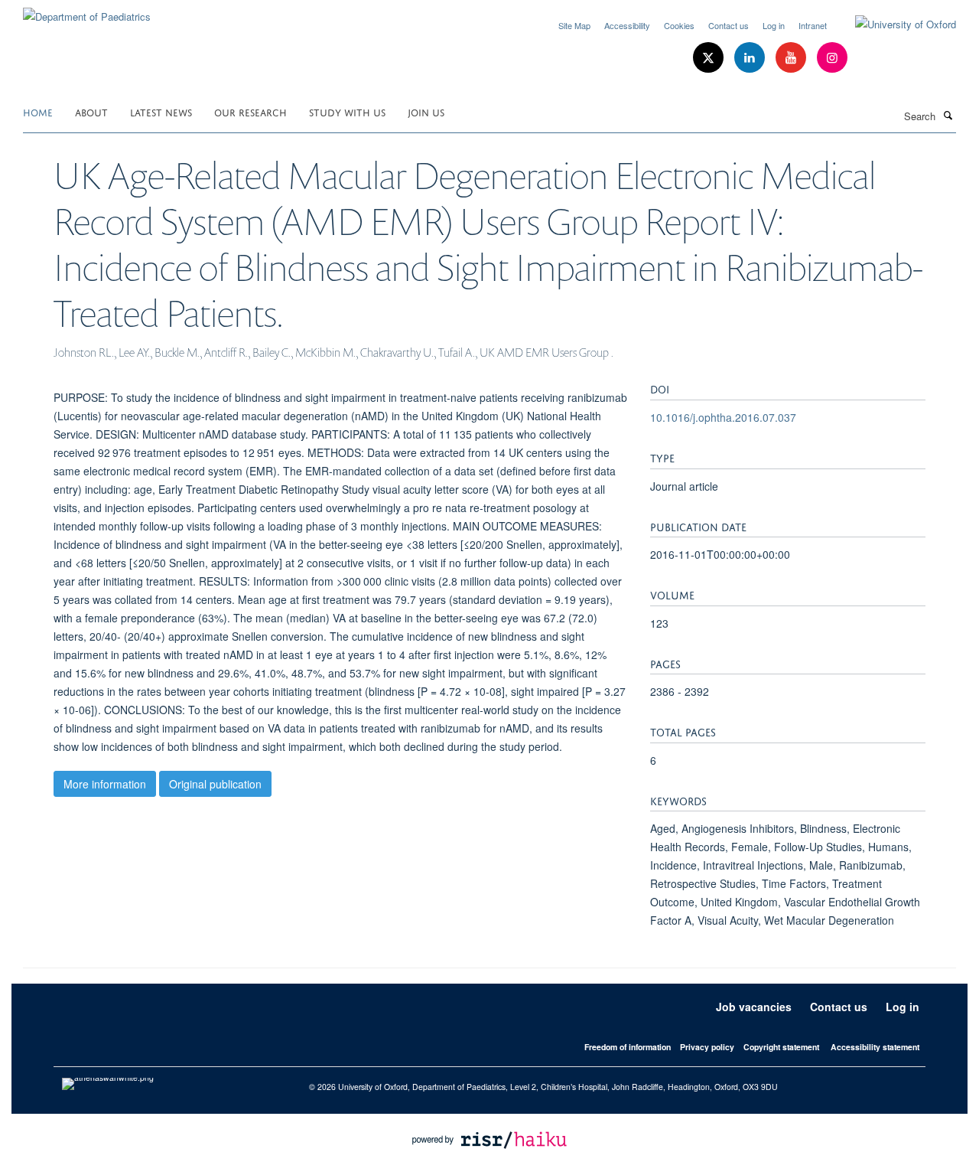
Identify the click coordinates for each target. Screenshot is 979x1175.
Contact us (728, 25)
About (91, 111)
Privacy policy (707, 1047)
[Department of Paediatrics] (87, 11)
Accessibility (627, 25)
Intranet (812, 25)
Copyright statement (781, 1047)
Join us (426, 111)
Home (38, 111)
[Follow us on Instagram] (832, 58)
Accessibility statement (875, 1047)
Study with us (347, 111)
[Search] (947, 114)
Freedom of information (627, 1047)
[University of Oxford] (894, 24)
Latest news (161, 111)
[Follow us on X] (710, 58)
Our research (250, 111)
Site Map (574, 25)
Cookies (679, 25)
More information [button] (104, 783)
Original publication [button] (215, 783)
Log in (774, 25)
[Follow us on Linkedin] (751, 58)
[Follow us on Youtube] (792, 58)
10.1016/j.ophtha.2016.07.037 (723, 417)
